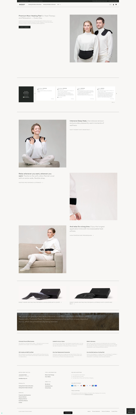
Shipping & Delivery (23, 398)
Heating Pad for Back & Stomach (26, 387)
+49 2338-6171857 (23, 374)
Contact (20, 402)
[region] (76, 93)
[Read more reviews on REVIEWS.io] (26, 97)
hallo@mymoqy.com (23, 378)
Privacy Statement (96, 411)
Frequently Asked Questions (25, 395)
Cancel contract (68, 412)
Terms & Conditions (106, 411)
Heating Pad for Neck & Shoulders (26, 385)
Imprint (89, 411)
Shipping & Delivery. (89, 394)
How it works (24, 27)
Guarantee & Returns (23, 400)
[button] (130, 411)
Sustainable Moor (49, 386)
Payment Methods (22, 397)
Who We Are (47, 384)
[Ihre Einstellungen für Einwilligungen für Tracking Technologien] (2, 413)
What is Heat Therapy (49, 374)
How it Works (48, 376)
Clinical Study (48, 387)
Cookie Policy (114, 411)
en (110, 4)
